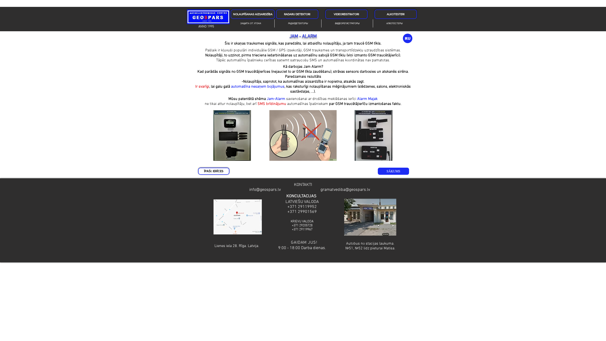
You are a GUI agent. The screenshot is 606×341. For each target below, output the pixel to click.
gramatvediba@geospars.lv (345, 189)
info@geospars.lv (265, 189)
